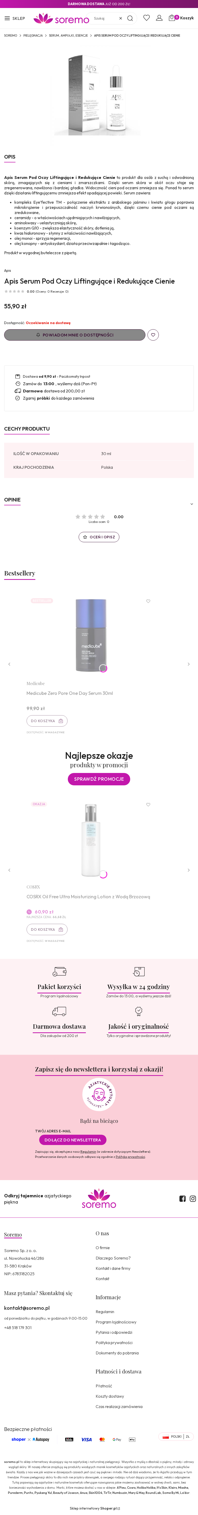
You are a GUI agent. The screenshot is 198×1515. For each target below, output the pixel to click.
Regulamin (88, 1152)
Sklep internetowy (93, 1508)
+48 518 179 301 (17, 1327)
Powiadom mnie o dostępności (78, 334)
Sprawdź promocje (99, 779)
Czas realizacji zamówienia (119, 1406)
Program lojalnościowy (116, 1321)
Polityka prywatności (114, 1342)
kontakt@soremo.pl (27, 1308)
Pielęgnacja (33, 35)
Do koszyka (43, 721)
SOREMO (10, 35)
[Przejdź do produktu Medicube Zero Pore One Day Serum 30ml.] (91, 635)
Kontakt (102, 1278)
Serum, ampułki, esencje (68, 35)
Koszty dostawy (110, 1396)
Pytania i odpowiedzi (114, 1332)
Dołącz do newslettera (73, 1139)
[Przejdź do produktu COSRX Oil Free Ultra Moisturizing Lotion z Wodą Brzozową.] (91, 838)
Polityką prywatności (130, 1157)
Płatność (104, 1385)
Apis (7, 270)
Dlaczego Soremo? (113, 1258)
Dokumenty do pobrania (117, 1352)
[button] (14, 18)
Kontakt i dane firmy (113, 1268)
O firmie (103, 1247)
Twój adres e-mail (53, 1131)
